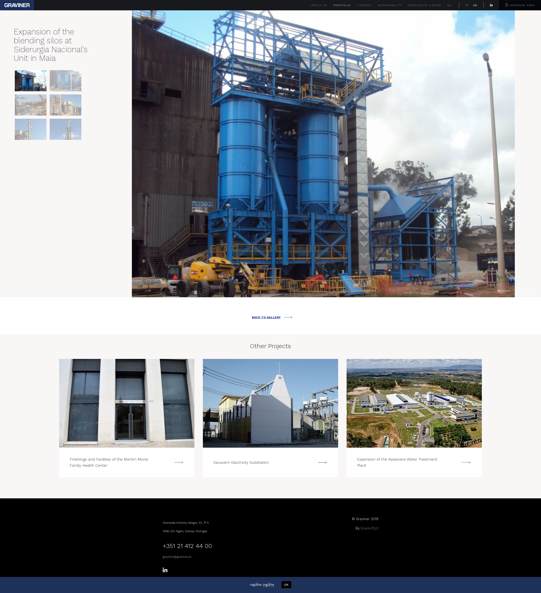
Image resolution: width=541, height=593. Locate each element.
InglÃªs (268, 585)
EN (475, 5)
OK (286, 585)
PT (467, 5)
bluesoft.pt (369, 528)
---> (126, 403)
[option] (323, 153)
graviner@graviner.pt (177, 556)
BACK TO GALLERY (266, 317)
